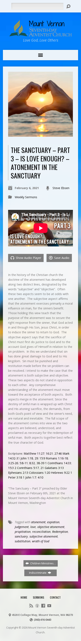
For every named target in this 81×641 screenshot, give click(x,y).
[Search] (68, 6)
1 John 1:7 (29, 477)
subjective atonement (43, 536)
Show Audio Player (28, 258)
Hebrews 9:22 (60, 473)
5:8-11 (24, 463)
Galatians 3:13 (54, 468)
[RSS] (31, 606)
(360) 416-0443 (42, 619)
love (33, 527)
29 (36, 458)
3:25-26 (13, 463)
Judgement (22, 527)
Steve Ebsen (61, 188)
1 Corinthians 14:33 (58, 463)
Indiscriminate (38, 573)
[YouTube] (49, 606)
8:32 (32, 463)
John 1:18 (27, 458)
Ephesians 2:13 (18, 473)
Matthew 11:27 (34, 453)
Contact (55, 597)
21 (42, 468)
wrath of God (40, 541)
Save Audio (61, 258)
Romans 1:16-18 (57, 458)
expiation (53, 522)
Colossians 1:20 (39, 473)
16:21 (49, 453)
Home (24, 597)
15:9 (42, 458)
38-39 (40, 463)
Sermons (38, 597)
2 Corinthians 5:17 (27, 468)
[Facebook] (43, 606)
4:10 (40, 477)
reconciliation (41, 532)
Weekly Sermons (26, 197)
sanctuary (21, 536)
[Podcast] (37, 606)
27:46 (58, 453)
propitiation (23, 532)
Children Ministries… (42, 563)
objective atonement (50, 527)
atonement (38, 522)
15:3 (11, 468)
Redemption (60, 532)
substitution (22, 541)
